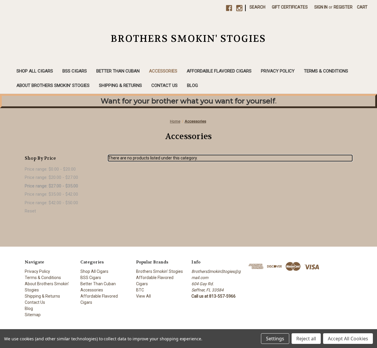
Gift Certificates (290, 7)
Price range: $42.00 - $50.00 (51, 202)
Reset (30, 211)
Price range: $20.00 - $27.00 (51, 177)
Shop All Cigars (34, 71)
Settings (275, 338)
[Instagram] (239, 8)
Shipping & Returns (120, 85)
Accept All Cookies (348, 338)
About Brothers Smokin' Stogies (53, 85)
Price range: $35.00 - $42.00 (51, 194)
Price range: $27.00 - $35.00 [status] (51, 186)
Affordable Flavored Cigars (219, 71)
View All (143, 296)
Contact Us (164, 85)
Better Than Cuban (118, 71)
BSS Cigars (74, 71)
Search (257, 7)
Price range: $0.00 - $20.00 (50, 169)
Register (343, 7)
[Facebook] (229, 8)
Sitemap (33, 314)
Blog (192, 85)
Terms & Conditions (326, 71)
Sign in (321, 7)
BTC (140, 290)
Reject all (306, 338)
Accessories (163, 71)
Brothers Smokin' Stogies (159, 271)
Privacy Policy (278, 71)
